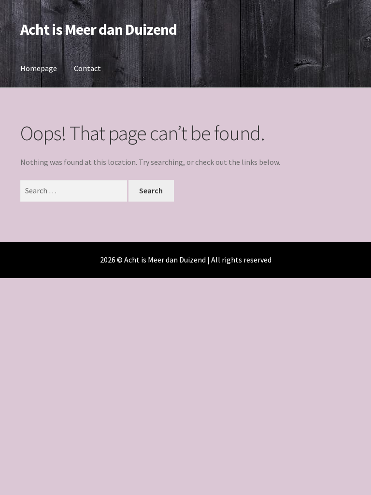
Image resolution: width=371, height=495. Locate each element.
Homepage (38, 68)
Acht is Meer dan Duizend (98, 29)
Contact (87, 68)
